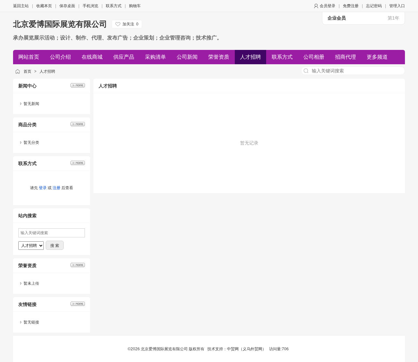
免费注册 (351, 6)
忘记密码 (374, 6)
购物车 (135, 6)
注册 (56, 188)
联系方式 (113, 6)
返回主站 (21, 6)
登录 (43, 188)
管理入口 (397, 6)
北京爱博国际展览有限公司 (60, 24)
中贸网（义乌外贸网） (246, 349)
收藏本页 (44, 6)
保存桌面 (67, 6)
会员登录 (327, 6)
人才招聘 (47, 71)
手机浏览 (90, 6)
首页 (27, 71)
